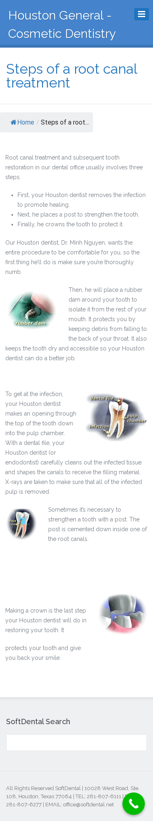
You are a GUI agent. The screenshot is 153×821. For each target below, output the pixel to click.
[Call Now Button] (133, 804)
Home (25, 122)
